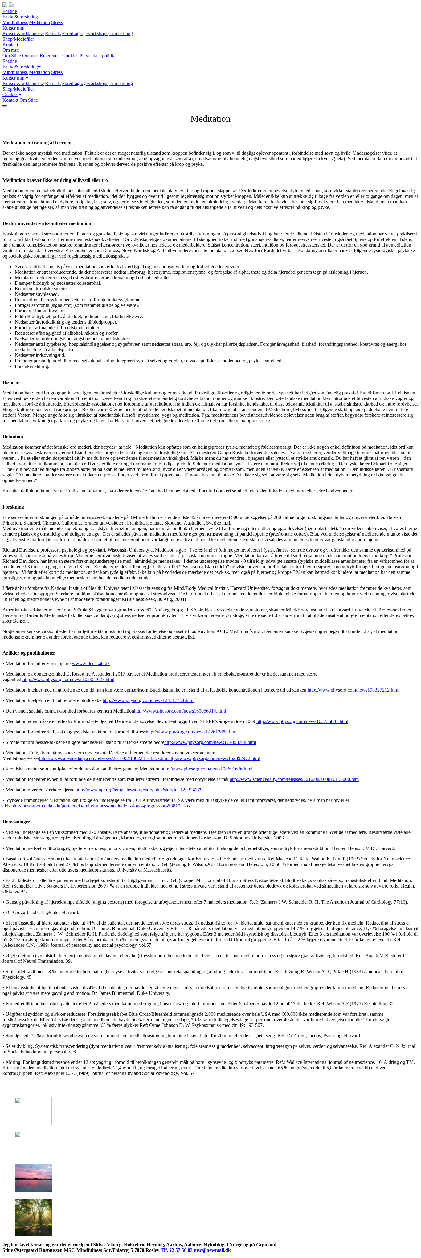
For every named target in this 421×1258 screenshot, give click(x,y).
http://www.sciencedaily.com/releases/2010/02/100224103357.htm (103, 758)
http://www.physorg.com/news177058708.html (210, 742)
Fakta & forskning (20, 16)
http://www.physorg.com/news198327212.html (353, 689)
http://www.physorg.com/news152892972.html (214, 758)
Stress (57, 22)
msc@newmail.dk (212, 1250)
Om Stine (11, 55)
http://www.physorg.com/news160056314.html (180, 710)
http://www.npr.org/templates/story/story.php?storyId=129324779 (139, 789)
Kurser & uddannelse (23, 33)
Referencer (50, 55)
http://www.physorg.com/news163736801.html (302, 721)
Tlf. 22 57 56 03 (177, 1250)
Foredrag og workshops (85, 33)
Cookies (70, 55)
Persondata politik (97, 55)
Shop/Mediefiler (18, 39)
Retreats (53, 33)
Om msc (10, 50)
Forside (9, 11)
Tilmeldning (121, 33)
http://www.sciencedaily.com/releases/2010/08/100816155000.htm (294, 779)
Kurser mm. (14, 28)
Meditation (39, 22)
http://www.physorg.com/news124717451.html (148, 700)
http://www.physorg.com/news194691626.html (206, 768)
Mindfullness (15, 22)
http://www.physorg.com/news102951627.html (68, 679)
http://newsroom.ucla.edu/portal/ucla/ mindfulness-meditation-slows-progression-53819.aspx (100, 805)
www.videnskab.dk (91, 663)
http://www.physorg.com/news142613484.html (192, 731)
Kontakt (10, 44)
